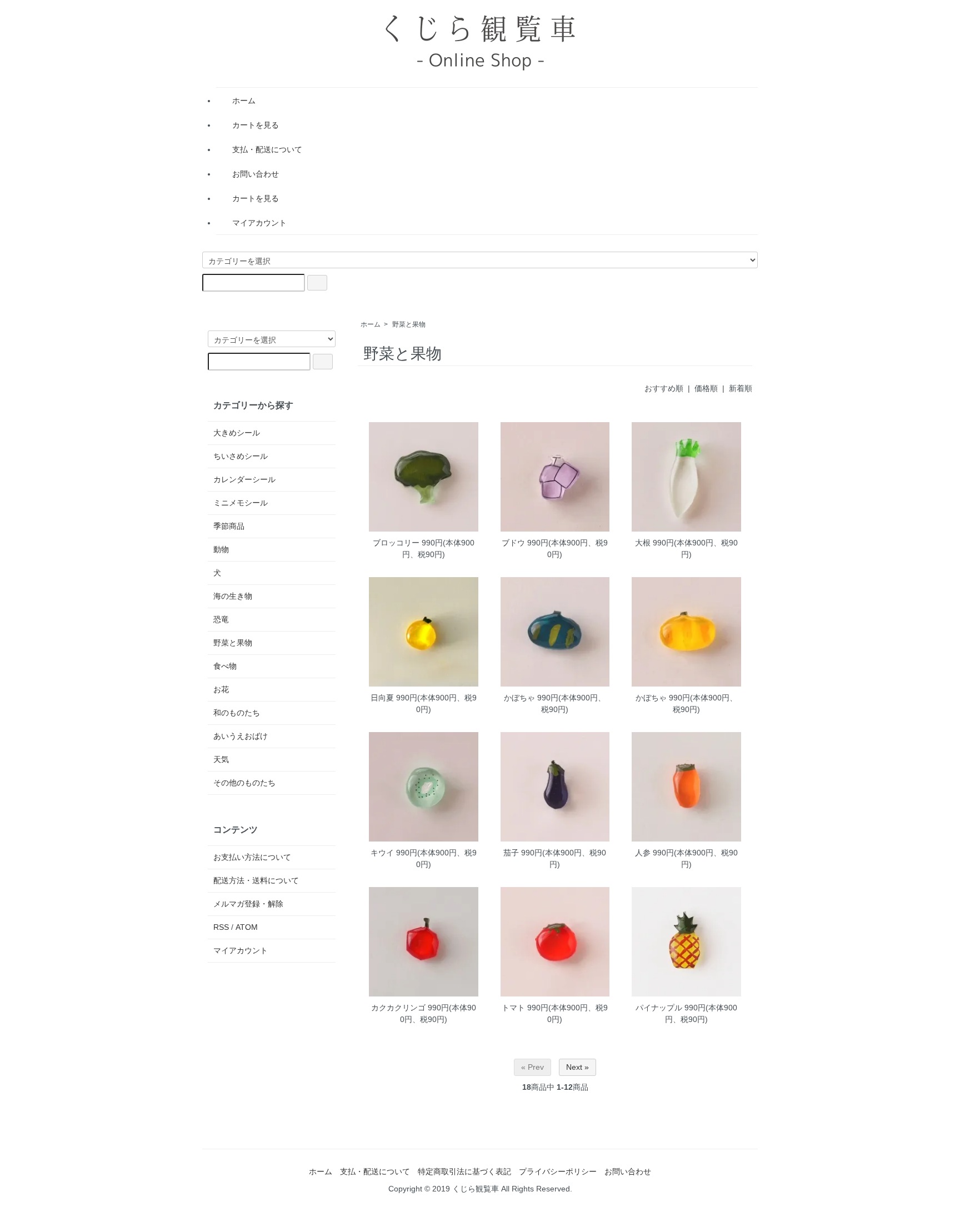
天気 (221, 759)
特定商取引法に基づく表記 (464, 1171)
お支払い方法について (252, 857)
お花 (221, 689)
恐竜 (221, 619)
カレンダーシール (244, 479)
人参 (643, 852)
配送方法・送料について (256, 880)
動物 (221, 549)
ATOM (247, 927)
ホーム (244, 100)
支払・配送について (267, 149)
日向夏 (382, 697)
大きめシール (236, 432)
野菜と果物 (409, 324)
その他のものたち (244, 782)
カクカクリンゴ (398, 1007)
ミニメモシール (240, 502)
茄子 (511, 852)
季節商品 (228, 526)
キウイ (382, 852)
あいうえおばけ (240, 736)
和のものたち (236, 712)
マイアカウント (259, 222)
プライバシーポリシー (558, 1171)
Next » (577, 1067)
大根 (643, 542)
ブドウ (513, 542)
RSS (221, 927)
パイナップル (659, 1007)
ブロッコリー (396, 542)
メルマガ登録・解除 (248, 903)
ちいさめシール (240, 456)
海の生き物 (232, 596)
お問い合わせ (255, 173)
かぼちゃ (519, 697)
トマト (513, 1007)
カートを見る (255, 125)
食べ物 (225, 666)
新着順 (740, 388)
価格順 (706, 388)
